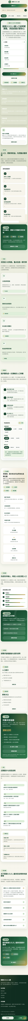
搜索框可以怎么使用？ (14, 913)
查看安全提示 (14, 142)
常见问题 (2, 997)
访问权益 (2, 995)
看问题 (8, 1017)
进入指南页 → (14, 962)
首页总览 (4, 15)
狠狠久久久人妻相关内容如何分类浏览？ (14, 888)
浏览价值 (18, 15)
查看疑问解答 (14, 751)
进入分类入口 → (14, 73)
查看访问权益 (14, 637)
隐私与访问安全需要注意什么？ (14, 925)
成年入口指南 (11, 15)
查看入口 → (14, 5)
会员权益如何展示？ (14, 919)
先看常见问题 (14, 78)
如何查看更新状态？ (14, 907)
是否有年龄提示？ (14, 902)
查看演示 (14, 708)
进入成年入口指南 (14, 746)
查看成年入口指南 (14, 246)
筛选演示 (25, 15)
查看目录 (14, 684)
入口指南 (20, 1017)
